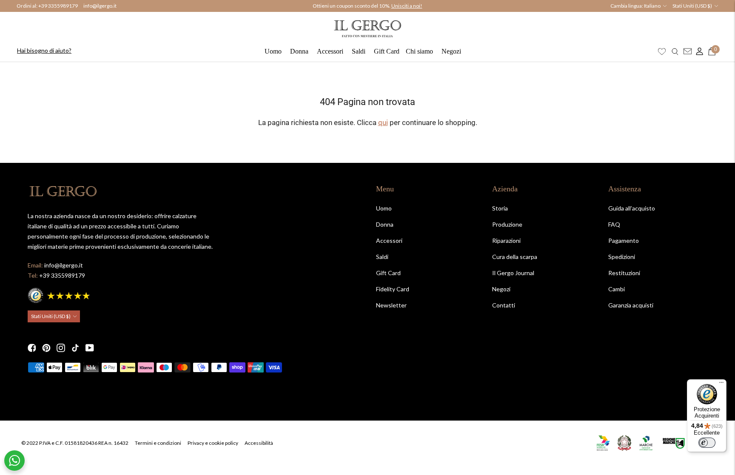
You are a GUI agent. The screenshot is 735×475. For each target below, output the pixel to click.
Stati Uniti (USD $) (692, 6)
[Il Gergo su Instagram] (61, 348)
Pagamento (623, 240)
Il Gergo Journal (513, 272)
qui (383, 122)
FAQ (614, 224)
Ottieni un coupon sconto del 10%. (367, 6)
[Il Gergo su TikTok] (75, 348)
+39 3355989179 (58, 6)
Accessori (330, 51)
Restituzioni (624, 272)
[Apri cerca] (675, 51)
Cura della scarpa (514, 256)
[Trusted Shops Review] (59, 294)
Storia (500, 208)
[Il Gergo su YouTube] (89, 348)
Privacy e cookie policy (213, 443)
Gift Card (386, 51)
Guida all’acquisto (631, 208)
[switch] (706, 443)
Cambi (616, 289)
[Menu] (721, 384)
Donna (299, 51)
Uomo (273, 51)
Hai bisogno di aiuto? (44, 50)
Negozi (451, 51)
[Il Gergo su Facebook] (32, 348)
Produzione (507, 224)
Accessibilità (259, 443)
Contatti (503, 305)
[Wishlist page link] (662, 51)
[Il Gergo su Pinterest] (46, 348)
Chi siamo (419, 51)
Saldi (358, 51)
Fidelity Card (392, 289)
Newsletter (391, 305)
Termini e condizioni (158, 443)
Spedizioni (621, 256)
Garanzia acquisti (630, 305)
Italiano (652, 6)
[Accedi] (697, 51)
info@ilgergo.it (100, 6)
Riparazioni (506, 240)
